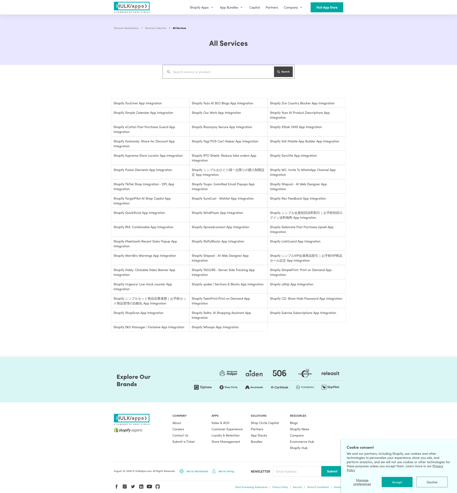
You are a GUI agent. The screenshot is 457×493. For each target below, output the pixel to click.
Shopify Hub (299, 447)
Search (285, 71)
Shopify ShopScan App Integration (138, 312)
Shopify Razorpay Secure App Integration (222, 127)
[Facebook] (116, 486)
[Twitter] (133, 486)
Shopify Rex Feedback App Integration (298, 198)
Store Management (226, 441)
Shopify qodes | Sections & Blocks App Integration (227, 284)
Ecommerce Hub (302, 441)
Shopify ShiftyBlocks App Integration (218, 241)
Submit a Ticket (183, 441)
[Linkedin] (141, 486)
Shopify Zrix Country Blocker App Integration (302, 103)
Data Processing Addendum (251, 487)
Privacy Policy (280, 487)
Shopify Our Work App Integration (216, 112)
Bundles (256, 441)
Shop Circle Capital (265, 422)
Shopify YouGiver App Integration (138, 103)
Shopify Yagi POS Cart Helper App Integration (225, 141)
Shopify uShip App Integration (291, 284)
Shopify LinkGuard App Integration (295, 241)
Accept (397, 482)
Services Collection (155, 28)
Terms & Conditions (318, 487)
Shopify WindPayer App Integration (217, 212)
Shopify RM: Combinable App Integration (143, 227)
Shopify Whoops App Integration (215, 327)
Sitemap (338, 487)
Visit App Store (327, 7)
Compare (297, 435)
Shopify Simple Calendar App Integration (143, 112)
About (176, 422)
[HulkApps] (132, 7)
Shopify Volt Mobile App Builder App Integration (304, 141)
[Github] (157, 486)
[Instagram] (124, 486)
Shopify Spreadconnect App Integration (220, 227)
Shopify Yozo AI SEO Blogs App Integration (222, 103)
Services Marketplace (126, 28)
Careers (178, 429)
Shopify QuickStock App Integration (139, 212)
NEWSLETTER (260, 471)
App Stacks (259, 435)
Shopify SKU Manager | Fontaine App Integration (149, 327)
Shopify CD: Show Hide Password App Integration (306, 298)
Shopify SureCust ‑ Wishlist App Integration (223, 198)
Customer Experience (227, 429)
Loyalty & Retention (226, 435)
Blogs (294, 422)
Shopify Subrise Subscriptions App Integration (303, 312)
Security (297, 487)
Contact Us (180, 435)
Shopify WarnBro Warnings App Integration (145, 255)
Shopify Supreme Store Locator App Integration (148, 155)
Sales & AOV (220, 422)
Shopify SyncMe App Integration (293, 155)
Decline (432, 482)
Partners (257, 429)
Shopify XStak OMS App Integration (296, 127)
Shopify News (299, 429)
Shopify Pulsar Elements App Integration (143, 169)
